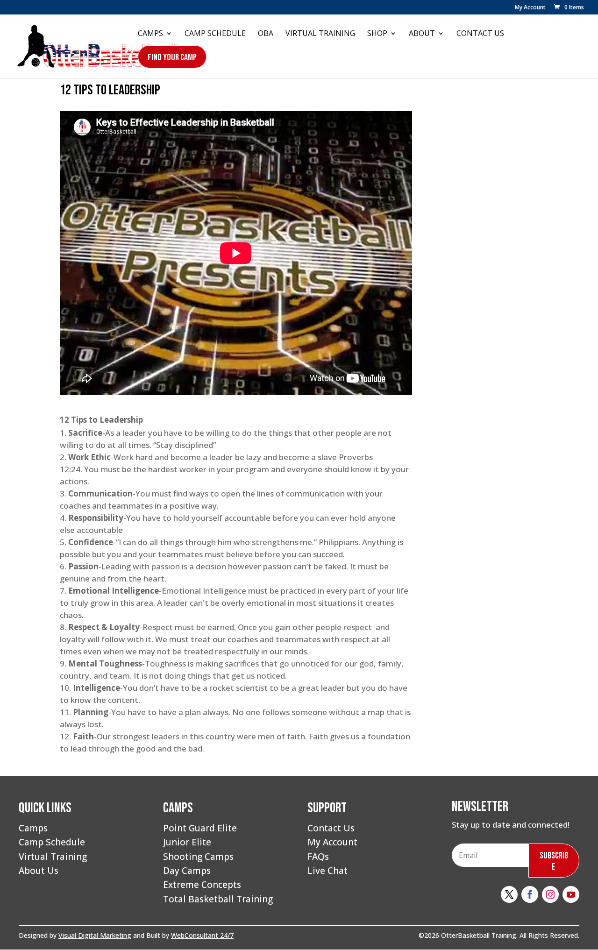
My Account (530, 8)
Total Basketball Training (218, 899)
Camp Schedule (215, 34)
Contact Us (480, 34)
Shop (377, 34)
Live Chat (327, 871)
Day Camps (187, 871)
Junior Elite (187, 842)
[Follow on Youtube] (570, 894)
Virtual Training (320, 34)
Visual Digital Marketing (94, 935)
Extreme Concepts (202, 885)
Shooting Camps (198, 857)
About (422, 34)
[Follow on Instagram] (550, 894)
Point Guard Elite (200, 828)
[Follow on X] (509, 894)
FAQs (318, 857)
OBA (265, 34)
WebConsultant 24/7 (202, 935)
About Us (38, 871)
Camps (150, 34)
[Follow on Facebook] (529, 894)
